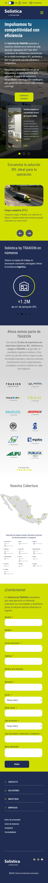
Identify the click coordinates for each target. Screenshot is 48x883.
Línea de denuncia (12, 824)
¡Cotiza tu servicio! (24, 97)
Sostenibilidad (10, 832)
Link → (27, 145)
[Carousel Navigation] (24, 233)
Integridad (9, 828)
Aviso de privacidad (12, 820)
